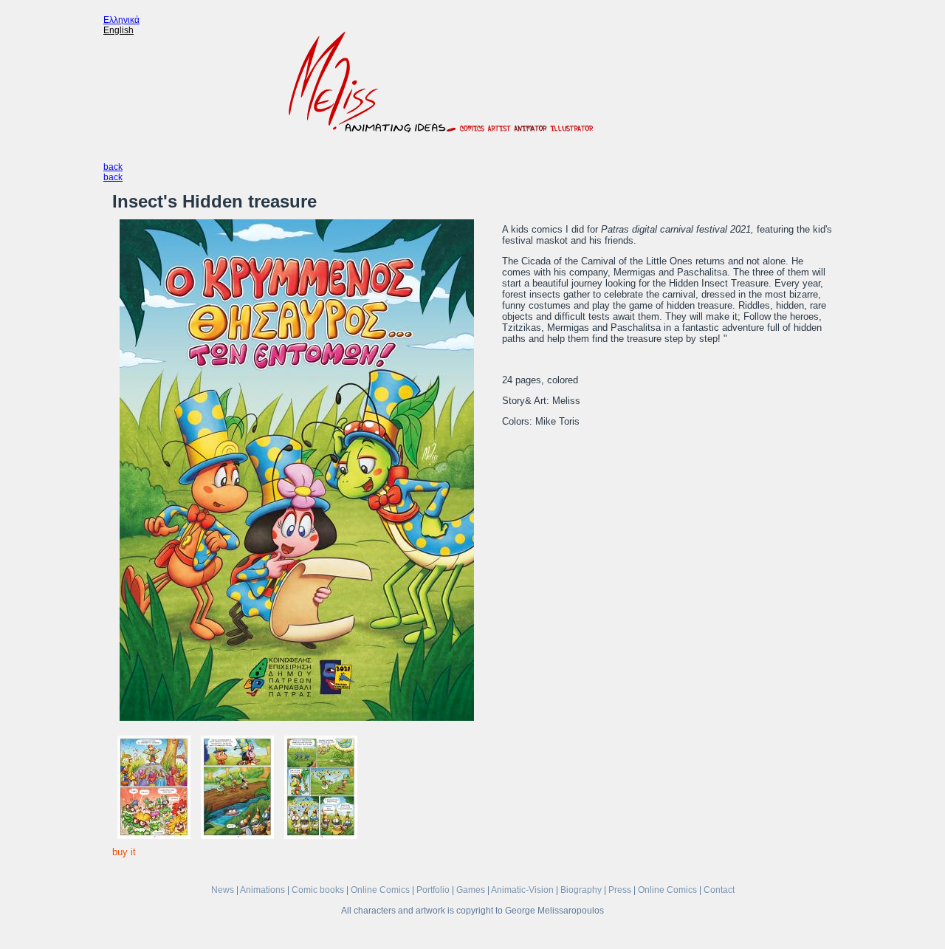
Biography (581, 890)
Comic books (318, 890)
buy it (124, 851)
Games (470, 890)
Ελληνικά (121, 20)
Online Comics (380, 890)
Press (619, 890)
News (222, 890)
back (113, 167)
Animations (262, 890)
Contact (719, 890)
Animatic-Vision (522, 890)
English (118, 30)
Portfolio (433, 890)
